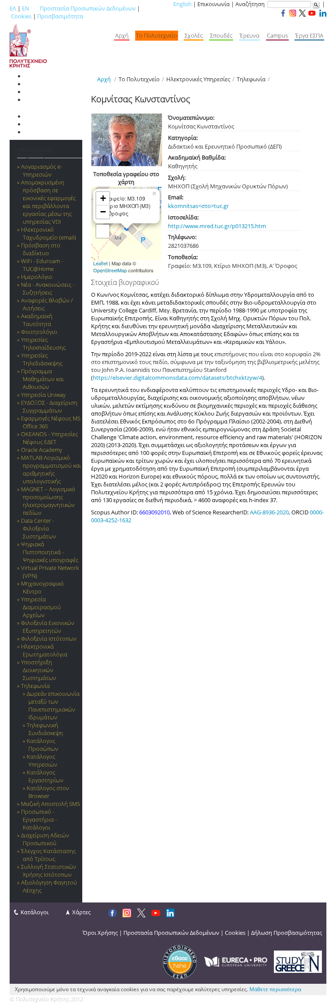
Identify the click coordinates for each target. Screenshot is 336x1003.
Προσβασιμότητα (60, 16)
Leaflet (100, 263)
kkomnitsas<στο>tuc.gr (198, 206)
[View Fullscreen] (102, 231)
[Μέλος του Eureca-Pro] (235, 961)
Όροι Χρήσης (100, 933)
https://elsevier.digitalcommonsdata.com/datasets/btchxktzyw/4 (177, 378)
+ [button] (103, 198)
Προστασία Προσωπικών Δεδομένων (88, 8)
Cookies (21, 16)
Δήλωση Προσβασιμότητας (286, 933)
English (182, 4)
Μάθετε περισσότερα (275, 989)
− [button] (103, 211)
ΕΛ (13, 8)
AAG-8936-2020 (269, 512)
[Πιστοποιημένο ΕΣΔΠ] (179, 961)
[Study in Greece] (298, 961)
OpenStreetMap (110, 270)
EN (25, 8)
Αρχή (104, 79)
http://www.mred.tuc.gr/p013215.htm (217, 226)
